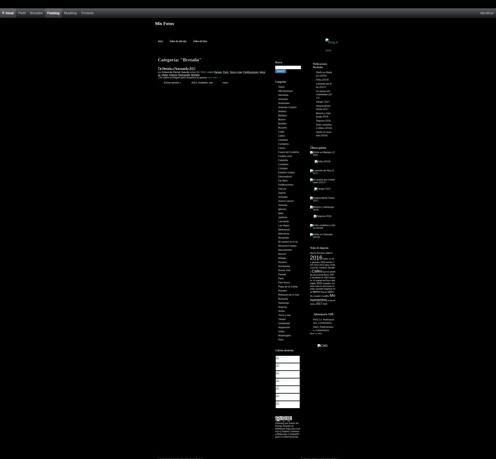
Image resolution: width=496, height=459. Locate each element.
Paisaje (218, 72)
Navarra (282, 262)
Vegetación (284, 327)
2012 (194, 82)
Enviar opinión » (172, 82)
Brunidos (36, 13)
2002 (322, 262)
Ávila (280, 339)
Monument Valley (287, 246)
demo (316, 291)
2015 (319, 283)
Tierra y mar (236, 72)
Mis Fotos (164, 23)
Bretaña (195, 75)
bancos (318, 286)
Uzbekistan (284, 323)
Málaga (282, 258)
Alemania (283, 95)
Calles (281, 135)
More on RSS (316, 333)
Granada (283, 197)
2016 (316, 257)
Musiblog (70, 13)
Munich (282, 254)
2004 (326, 277)
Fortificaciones (250, 72)
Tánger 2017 (323, 102)
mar (211, 82)
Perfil (22, 13)
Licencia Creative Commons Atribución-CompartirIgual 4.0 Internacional (287, 432)
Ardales (282, 111)
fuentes (329, 262)
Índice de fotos (200, 41)
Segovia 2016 (323, 120)
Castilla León (285, 156)
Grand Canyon (286, 201)
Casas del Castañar (288, 152)
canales (317, 296)
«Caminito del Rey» (322, 280)
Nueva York (284, 270)
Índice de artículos (178, 41)
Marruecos (283, 233)
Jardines (282, 217)
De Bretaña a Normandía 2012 (176, 68)
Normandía (184, 75)
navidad (319, 289)
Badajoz (282, 115)
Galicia (282, 193)
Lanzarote (283, 221)
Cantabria (283, 144)
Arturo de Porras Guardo (287, 424)
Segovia (282, 307)
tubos (327, 265)
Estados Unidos (286, 172)
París (225, 72)
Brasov (282, 119)
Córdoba (283, 168)
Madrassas (284, 229)
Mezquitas (283, 237)
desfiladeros (317, 277)
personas (327, 286)
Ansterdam (284, 103)
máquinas (328, 289)
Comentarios (325, 323)
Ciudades (283, 164)
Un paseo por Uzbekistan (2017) (324, 94)
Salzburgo (283, 303)
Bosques (321, 253)
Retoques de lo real (288, 294)
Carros (281, 148)
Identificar (487, 13)
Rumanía (283, 299)
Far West (283, 180)
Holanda (282, 205)
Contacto (87, 13)
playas (313, 253)
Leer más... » (214, 77)
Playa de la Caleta (288, 286)
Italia (280, 213)
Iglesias (282, 209)
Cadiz (281, 131)
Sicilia (281, 311)
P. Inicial (8, 13)
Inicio (160, 41)
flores (326, 275)
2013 (321, 265)
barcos (326, 272)
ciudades (203, 82)
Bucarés (282, 127)
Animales (283, 99)
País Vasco (284, 282)
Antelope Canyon (287, 107)
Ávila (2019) (322, 79)
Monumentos (285, 250)
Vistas (165, 75)
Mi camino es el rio (288, 241)
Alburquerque (285, 91)
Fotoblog (53, 13)
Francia (173, 75)
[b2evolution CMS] (323, 345)
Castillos (325, 296)
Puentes (282, 290)
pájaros (329, 253)
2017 (319, 303)
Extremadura (285, 176)
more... (226, 82)
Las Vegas (283, 225)
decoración (318, 275)
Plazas (323, 292)
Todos (281, 87)
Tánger (282, 319)
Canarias (283, 140)
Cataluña (283, 160)
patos (325, 259)
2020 (325, 304)
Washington (284, 335)
